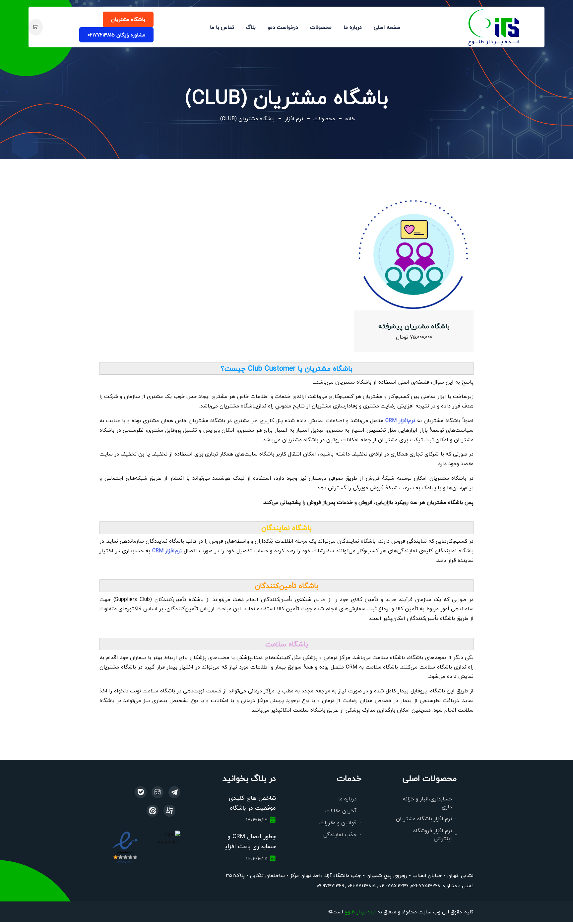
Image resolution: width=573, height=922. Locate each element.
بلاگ (251, 27)
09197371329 (330, 885)
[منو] (494, 26)
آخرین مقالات (340, 810)
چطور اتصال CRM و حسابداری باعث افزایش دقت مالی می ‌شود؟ (246, 846)
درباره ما (353, 27)
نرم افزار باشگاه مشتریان (424, 818)
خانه (350, 118)
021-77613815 (361, 885)
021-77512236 (393, 885)
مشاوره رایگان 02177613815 (116, 34)
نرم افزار (294, 118)
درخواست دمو (283, 27)
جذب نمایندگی (339, 834)
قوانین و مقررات (337, 822)
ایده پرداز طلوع (360, 911)
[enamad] (125, 846)
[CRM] (174, 792)
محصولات (321, 27)
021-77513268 (425, 885)
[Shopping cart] (36, 27)
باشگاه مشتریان (128, 19)
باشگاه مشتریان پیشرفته (413, 326)
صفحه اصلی (387, 27)
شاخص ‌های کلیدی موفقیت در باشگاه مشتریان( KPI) (252, 807)
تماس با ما (222, 27)
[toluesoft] (157, 792)
